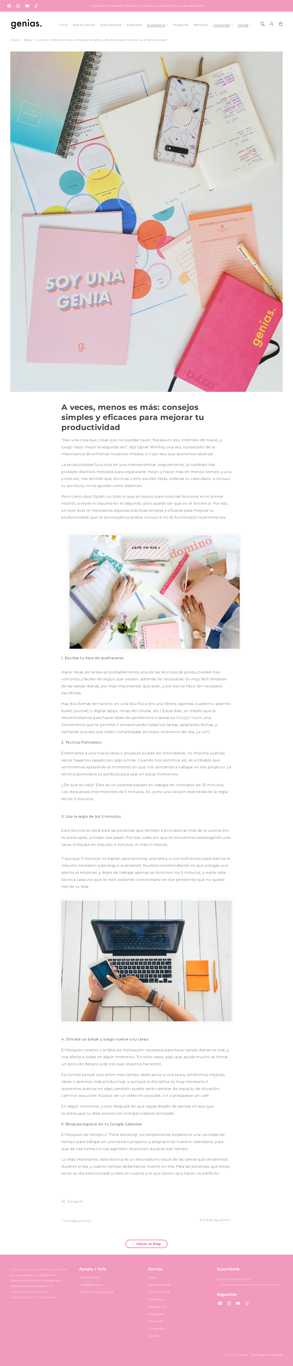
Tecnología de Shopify (267, 1354)
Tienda (243, 25)
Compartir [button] (75, 1201)
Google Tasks (188, 717)
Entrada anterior (77, 1221)
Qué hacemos (159, 1292)
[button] (262, 24)
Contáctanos (89, 1277)
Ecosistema (156, 25)
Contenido (221, 25)
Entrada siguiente (214, 1220)
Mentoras (155, 1321)
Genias (243, 1354)
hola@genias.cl (91, 1284)
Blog (28, 40)
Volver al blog (148, 1244)
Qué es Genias (159, 1284)
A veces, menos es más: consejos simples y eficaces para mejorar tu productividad (101, 40)
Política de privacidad (96, 1292)
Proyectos (156, 1314)
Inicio (14, 40)
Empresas (156, 1299)
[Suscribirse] (278, 1279)
